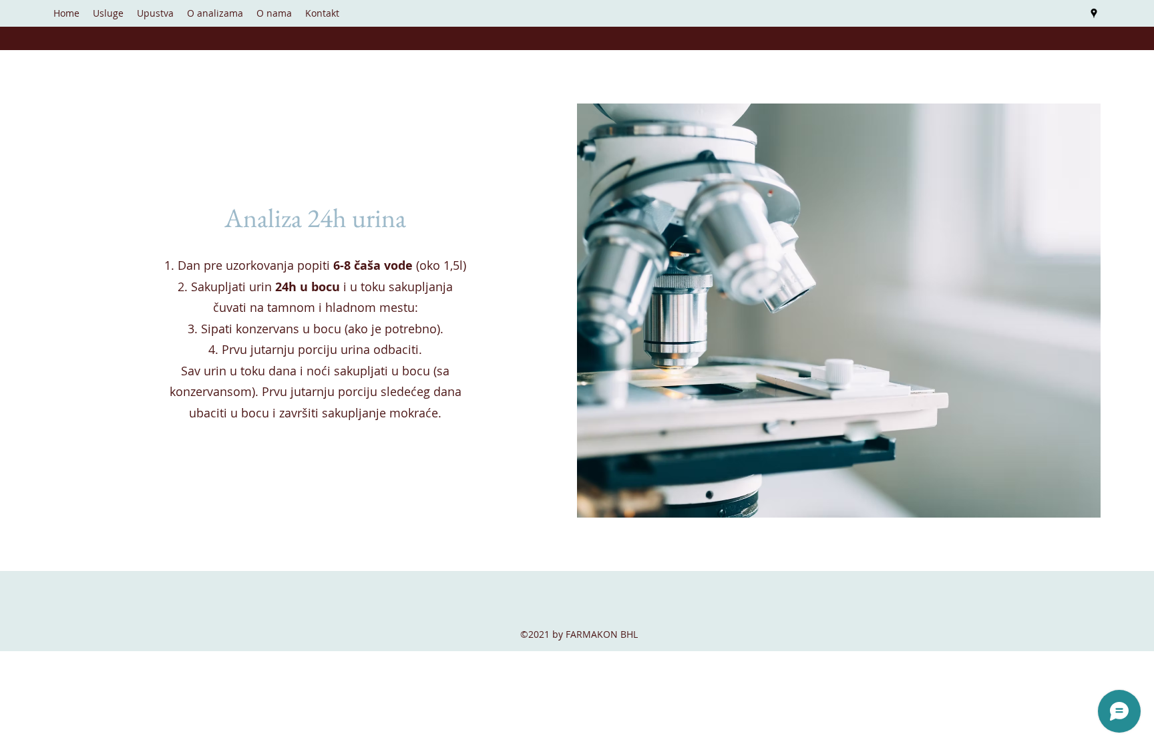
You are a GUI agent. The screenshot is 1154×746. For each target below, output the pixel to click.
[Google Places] (1094, 13)
